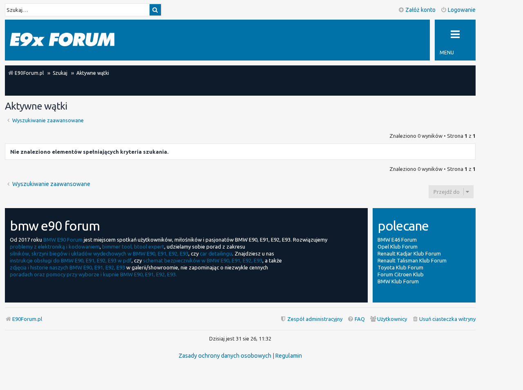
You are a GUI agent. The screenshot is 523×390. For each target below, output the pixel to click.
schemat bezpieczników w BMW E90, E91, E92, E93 (202, 260)
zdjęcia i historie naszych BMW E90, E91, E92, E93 (67, 267)
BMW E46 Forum (397, 239)
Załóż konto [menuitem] (420, 10)
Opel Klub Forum (398, 246)
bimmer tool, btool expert (133, 246)
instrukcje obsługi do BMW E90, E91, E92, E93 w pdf (71, 260)
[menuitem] (444, 319)
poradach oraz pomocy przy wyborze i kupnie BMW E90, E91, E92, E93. (93, 274)
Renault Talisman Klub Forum (412, 260)
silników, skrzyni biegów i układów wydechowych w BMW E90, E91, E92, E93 (99, 253)
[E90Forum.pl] (62, 40)
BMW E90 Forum (63, 239)
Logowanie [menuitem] (462, 10)
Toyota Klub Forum (400, 267)
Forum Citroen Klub (401, 274)
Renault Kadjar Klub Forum (409, 253)
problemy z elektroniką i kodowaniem (55, 246)
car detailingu (216, 253)
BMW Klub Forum (398, 281)
